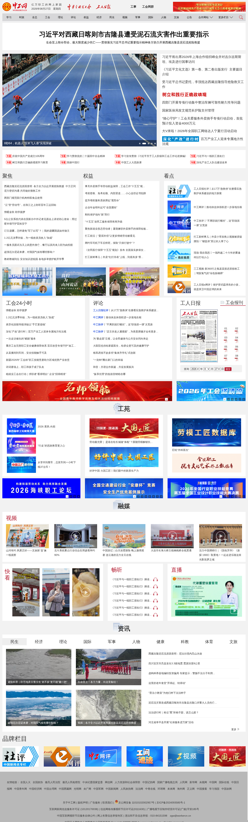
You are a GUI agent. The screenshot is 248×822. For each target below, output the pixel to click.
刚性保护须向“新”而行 (97, 214)
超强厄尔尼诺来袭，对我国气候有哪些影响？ (29, 252)
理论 (60, 17)
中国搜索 (202, 788)
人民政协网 (127, 788)
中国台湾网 (50, 788)
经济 (99, 17)
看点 (169, 176)
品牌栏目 (14, 738)
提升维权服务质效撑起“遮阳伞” (102, 200)
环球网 (161, 788)
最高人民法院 (52, 782)
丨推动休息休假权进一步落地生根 (117, 317)
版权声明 (83, 802)
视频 (124, 17)
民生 (112, 17)
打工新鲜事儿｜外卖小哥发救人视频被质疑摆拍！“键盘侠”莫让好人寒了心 (218, 239)
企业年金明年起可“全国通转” (101, 207)
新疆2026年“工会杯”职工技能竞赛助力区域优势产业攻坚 (38, 359)
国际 (150, 17)
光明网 (77, 788)
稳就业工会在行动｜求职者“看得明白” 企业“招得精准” (36, 374)
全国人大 (25, 782)
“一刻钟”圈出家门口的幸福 (108, 359)
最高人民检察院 (71, 782)
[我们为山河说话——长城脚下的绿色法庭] (81, 281)
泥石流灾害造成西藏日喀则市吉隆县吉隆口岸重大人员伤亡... (183, 702)
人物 (163, 17)
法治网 (139, 788)
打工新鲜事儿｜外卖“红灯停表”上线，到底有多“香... (114, 257)
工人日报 (190, 303)
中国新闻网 (112, 788)
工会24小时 (19, 303)
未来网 (171, 788)
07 (225, 355)
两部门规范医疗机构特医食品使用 (23, 197)
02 (236, 328)
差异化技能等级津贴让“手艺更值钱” (26, 324)
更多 (234, 729)
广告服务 (95, 802)
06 (236, 346)
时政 (21, 17)
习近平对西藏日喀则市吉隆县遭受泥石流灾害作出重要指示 (124, 34)
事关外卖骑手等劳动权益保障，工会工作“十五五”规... (115, 186)
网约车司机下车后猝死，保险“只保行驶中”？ (110, 242)
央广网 (87, 788)
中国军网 (98, 788)
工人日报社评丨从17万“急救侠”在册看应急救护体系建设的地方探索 (218, 191)
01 (225, 328)
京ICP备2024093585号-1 (170, 802)
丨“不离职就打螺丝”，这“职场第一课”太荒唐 (123, 324)
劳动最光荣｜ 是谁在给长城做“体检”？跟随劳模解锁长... (121, 442)
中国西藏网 (65, 788)
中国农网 (226, 788)
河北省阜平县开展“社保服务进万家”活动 (171, 722)
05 (225, 346)
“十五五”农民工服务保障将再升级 (103, 221)
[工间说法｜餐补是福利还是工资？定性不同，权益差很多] (27, 281)
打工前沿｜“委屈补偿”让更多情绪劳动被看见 (110, 235)
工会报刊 (234, 302)
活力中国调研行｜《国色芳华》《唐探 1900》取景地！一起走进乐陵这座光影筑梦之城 (220, 555)
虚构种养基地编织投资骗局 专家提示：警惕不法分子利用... (182, 673)
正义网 (191, 788)
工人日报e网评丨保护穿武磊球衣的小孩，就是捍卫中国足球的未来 (217, 287)
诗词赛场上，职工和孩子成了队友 (25, 366)
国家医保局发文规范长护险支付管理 (188, 110)
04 (236, 337)
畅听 (116, 570)
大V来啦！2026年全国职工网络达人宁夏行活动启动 (199, 131)
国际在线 (224, 782)
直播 (176, 570)
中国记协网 (148, 782)
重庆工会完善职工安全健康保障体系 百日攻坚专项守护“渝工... (41, 345)
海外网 (181, 788)
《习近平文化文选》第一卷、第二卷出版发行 (194, 69)
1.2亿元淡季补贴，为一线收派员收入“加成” (28, 237)
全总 (34, 17)
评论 (73, 17)
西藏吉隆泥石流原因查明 (18, 186)
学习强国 (214, 788)
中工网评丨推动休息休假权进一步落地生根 (218, 207)
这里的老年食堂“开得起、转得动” (167, 683)
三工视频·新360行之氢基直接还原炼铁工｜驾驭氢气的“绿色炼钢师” (217, 271)
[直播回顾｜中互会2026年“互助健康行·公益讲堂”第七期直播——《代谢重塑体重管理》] (206, 596)
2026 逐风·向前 (46, 426)
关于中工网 (69, 802)
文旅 (176, 17)
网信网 (109, 782)
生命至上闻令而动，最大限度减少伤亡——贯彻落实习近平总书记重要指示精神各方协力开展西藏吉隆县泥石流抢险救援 (123, 42)
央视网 (203, 782)
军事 (137, 17)
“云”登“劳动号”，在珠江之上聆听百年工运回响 (30, 204)
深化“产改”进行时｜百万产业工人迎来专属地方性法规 (36, 331)
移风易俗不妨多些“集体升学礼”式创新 (114, 352)
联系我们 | (108, 802)
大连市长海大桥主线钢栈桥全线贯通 (171, 550)
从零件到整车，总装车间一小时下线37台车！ (57, 464)
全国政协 (38, 782)
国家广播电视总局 (167, 782)
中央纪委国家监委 (92, 782)
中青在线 (150, 788)
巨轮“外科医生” (180, 450)
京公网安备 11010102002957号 (136, 802)
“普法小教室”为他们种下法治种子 (167, 692)
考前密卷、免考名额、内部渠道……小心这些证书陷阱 (115, 193)
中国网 (213, 782)
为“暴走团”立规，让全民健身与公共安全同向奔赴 (120, 338)
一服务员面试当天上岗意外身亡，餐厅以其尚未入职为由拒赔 (38, 244)
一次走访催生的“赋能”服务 (21, 338)
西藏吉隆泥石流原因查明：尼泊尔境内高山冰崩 (175, 653)
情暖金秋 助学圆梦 (14, 212)
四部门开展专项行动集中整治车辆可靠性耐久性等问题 (201, 102)
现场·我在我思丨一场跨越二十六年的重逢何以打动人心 (217, 255)
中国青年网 (20, 788)
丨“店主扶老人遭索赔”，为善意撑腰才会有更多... (125, 331)
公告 (189, 17)
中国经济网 (35, 788)
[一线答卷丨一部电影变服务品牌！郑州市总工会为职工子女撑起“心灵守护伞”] (134, 281)
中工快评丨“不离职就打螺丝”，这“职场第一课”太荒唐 (217, 223)
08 (236, 355)
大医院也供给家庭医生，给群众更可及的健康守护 (121, 345)
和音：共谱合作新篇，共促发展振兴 (113, 366)
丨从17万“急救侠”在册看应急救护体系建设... (125, 310)
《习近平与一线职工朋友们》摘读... (131, 579)
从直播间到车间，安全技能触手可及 (26, 352)
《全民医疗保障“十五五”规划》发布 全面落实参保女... (115, 250)
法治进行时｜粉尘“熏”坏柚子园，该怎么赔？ (174, 712)
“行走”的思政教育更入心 (51, 445)
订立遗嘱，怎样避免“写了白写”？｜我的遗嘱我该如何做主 (37, 230)
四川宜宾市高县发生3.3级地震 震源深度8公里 (174, 663)
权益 (86, 17)
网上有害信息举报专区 (110, 815)
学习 (8, 17)
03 (225, 337)
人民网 (183, 782)
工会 (47, 17)
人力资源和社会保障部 (127, 782)
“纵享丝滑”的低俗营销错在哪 (109, 374)
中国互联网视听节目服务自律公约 (76, 815)
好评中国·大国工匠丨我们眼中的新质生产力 (114, 470)
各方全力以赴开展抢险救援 (49, 186)
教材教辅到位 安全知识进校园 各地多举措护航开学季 (34, 259)
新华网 (193, 782)
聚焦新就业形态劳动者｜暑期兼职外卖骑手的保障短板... (116, 228)
